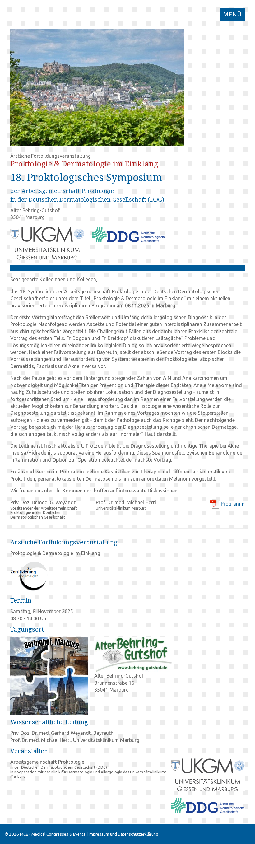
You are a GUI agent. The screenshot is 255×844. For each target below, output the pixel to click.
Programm (232, 503)
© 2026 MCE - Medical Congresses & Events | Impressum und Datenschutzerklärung (81, 834)
